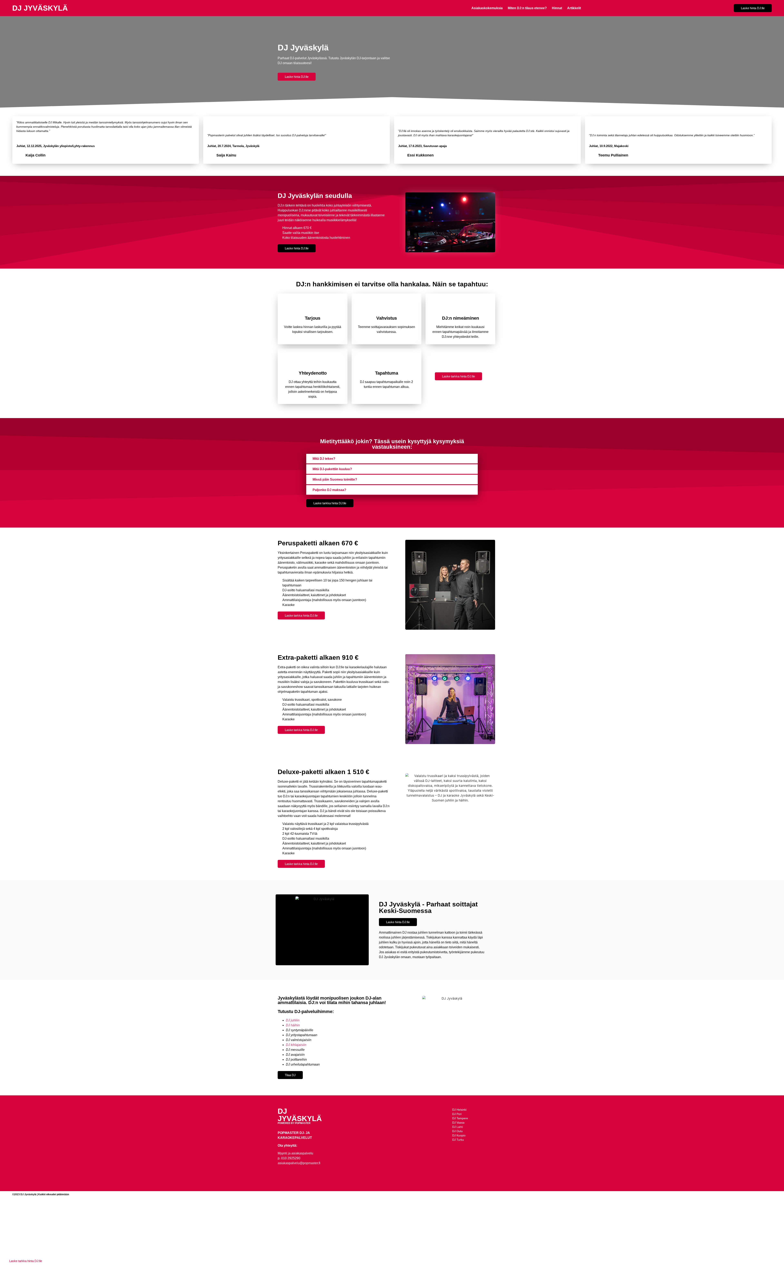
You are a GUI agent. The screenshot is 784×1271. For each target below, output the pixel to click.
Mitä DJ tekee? (324, 458)
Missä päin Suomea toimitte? (335, 479)
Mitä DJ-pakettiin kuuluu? (332, 469)
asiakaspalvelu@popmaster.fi (299, 1163)
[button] (392, 459)
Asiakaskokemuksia (487, 8)
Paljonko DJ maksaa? (329, 490)
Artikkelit (574, 8)
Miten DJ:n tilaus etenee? (527, 8)
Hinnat (557, 8)
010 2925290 (290, 1158)
